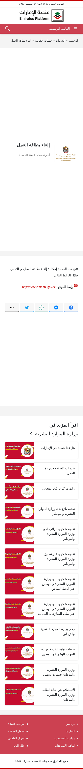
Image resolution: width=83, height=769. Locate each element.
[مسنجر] (56, 307)
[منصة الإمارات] (41, 15)
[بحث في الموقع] (7, 28)
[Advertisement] (41, 94)
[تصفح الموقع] (63, 28)
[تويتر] (26, 307)
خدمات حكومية (43, 40)
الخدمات (60, 40)
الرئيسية (73, 40)
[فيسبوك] (71, 307)
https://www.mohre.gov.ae (39, 287)
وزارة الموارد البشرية (56, 433)
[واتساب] (41, 307)
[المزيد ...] (12, 307)
